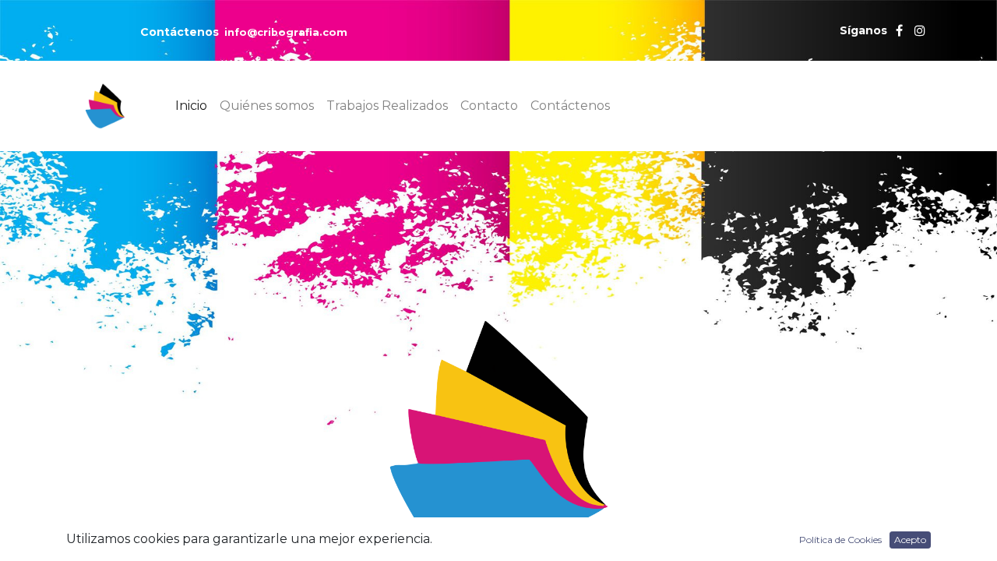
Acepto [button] (910, 539)
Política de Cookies (840, 539)
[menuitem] (191, 106)
